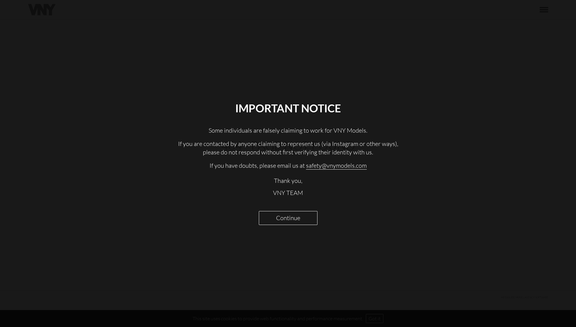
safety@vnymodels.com (336, 165)
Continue (288, 218)
